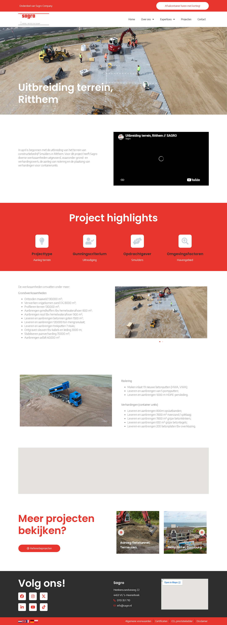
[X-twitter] (44, 596)
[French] (28, 621)
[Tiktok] (44, 607)
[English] (24, 621)
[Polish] (36, 621)
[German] (32, 621)
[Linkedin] (22, 607)
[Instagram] (33, 596)
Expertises (166, 19)
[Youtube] (33, 607)
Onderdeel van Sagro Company (35, 5)
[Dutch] (20, 621)
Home (131, 19)
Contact (202, 19)
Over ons (146, 19)
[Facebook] (22, 596)
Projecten (186, 19)
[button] (159, 341)
